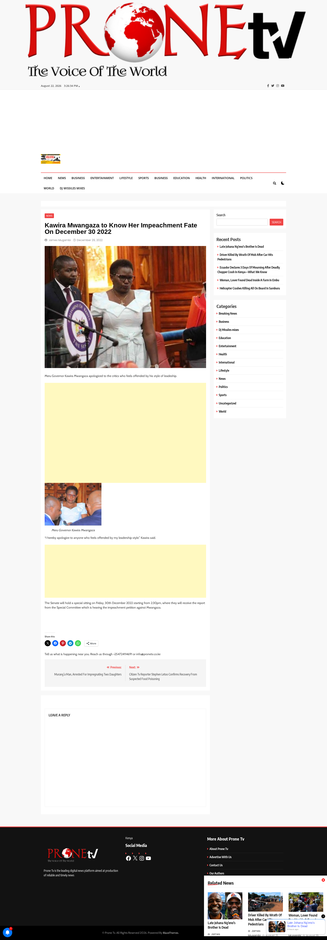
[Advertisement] (163, 124)
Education (181, 178)
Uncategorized (227, 403)
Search (220, 215)
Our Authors (216, 873)
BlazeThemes (170, 933)
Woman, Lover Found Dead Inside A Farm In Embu (249, 280)
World (49, 188)
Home (48, 178)
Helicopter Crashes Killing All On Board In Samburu (250, 288)
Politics (246, 178)
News (62, 178)
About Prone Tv (218, 849)
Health (200, 178)
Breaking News (228, 313)
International (223, 178)
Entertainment (102, 178)
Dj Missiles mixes (72, 188)
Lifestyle (126, 178)
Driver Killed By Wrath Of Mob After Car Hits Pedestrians (265, 919)
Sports (143, 178)
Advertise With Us (220, 857)
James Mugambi (60, 240)
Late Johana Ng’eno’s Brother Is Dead (242, 246)
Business (78, 178)
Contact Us (216, 865)
